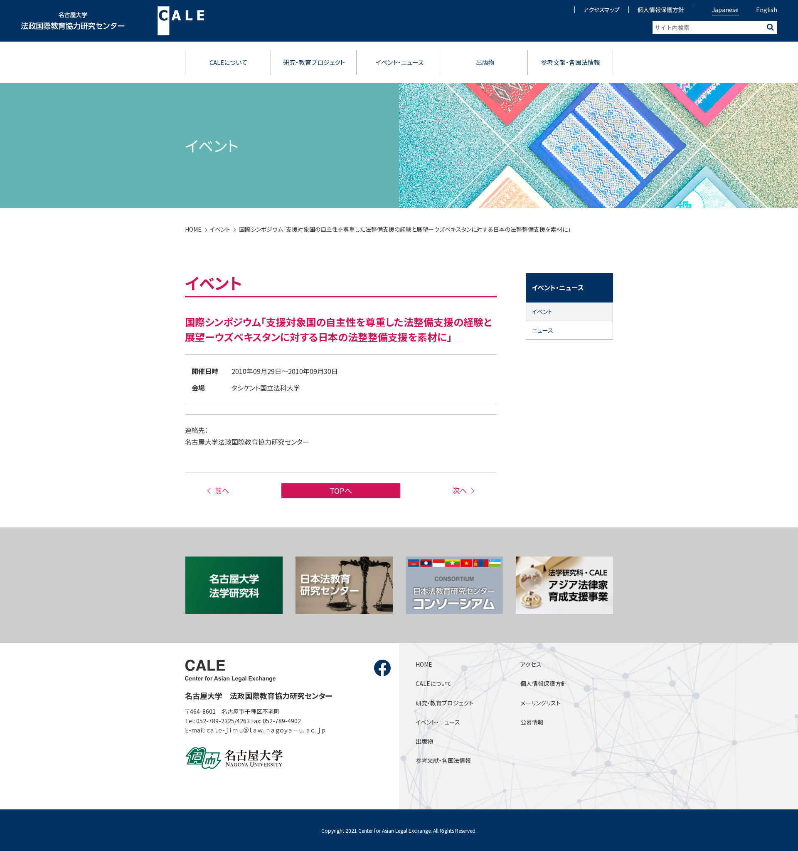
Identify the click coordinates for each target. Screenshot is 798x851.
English (766, 9)
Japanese (725, 9)
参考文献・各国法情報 (570, 62)
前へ (222, 490)
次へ (460, 490)
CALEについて (228, 62)
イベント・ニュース (400, 62)
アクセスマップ (602, 9)
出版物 (485, 62)
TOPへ (341, 490)
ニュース (542, 330)
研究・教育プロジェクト (314, 62)
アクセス (531, 664)
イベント (220, 229)
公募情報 (532, 722)
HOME (193, 229)
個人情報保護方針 (661, 9)
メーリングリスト (540, 703)
